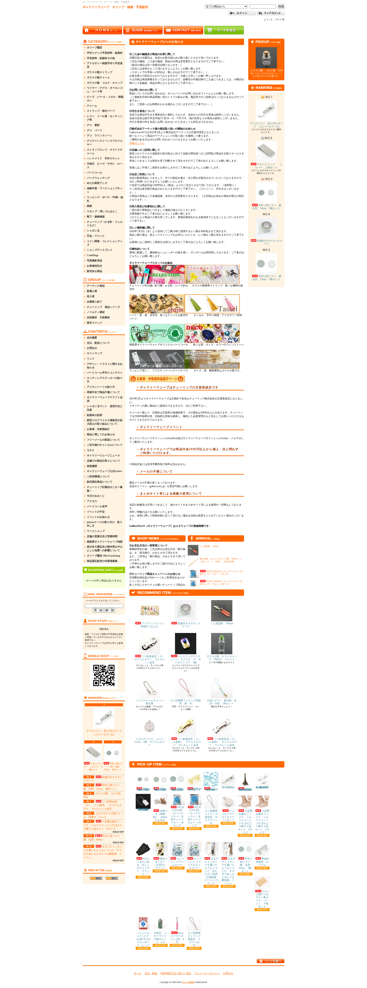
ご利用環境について (98, 476)
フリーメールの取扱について (103, 439)
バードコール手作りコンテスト (105, 372)
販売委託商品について (99, 481)
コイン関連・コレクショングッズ (105, 243)
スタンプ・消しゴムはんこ (102, 211)
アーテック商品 (96, 285)
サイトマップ (94, 353)
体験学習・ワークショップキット (105, 190)
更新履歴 (92, 466)
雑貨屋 (191, 982)
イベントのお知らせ (98, 517)
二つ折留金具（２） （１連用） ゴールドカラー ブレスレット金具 (186, 742)
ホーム (137, 973)
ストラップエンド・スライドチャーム (105, 151)
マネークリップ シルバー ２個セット (93, 766)
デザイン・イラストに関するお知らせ (105, 365)
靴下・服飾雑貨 (96, 216)
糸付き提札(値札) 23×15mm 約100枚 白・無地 (144, 809)
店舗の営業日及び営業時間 (102, 536)
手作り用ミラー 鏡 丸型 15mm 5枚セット (268, 278)
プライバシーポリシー (207, 973)
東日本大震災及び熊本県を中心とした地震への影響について (105, 548)
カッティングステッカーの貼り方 (105, 379)
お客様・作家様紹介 (98, 429)
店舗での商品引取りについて (103, 460)
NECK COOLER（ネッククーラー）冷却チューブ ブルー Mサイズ (178, 816)
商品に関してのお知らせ (101, 434)
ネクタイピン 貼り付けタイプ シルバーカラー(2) (105, 732)
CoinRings (93, 255)
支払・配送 (151, 973)
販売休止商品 (94, 271)
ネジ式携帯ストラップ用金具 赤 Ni (185, 702)
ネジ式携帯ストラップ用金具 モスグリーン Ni (212, 817)
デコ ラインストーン (99, 135)
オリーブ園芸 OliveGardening (103, 555)
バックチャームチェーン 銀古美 (151, 702)
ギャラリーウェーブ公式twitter (104, 471)
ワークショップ (96, 531)
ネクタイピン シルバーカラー (228, 787)
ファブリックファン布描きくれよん (152, 625)
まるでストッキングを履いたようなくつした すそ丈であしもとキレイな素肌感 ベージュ (228, 871)
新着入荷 (92, 291)
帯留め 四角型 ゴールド (196, 789)
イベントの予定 (96, 511)
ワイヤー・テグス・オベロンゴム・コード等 (105, 89)
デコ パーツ (94, 130)
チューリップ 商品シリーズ (103, 307)
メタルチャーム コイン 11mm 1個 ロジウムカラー (150, 742)
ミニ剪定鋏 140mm (209, 546)
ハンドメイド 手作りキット (103, 158)
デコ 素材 (93, 125)
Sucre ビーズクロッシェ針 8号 (178, 938)
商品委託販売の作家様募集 (102, 561)
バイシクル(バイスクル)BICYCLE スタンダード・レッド (144, 939)
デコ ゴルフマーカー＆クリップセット (229, 815)
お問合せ (92, 348)
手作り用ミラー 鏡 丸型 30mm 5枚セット (178, 789)
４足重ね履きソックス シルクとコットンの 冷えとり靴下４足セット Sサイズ (102, 825)
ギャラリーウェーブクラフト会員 (105, 399)
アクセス (92, 501)
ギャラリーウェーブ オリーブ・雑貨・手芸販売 (115, 7)
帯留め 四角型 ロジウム (264, 861)
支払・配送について (98, 342)
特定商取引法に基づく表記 (176, 973)
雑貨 (89, 205)
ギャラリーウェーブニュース (103, 455)
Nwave (184, 982)
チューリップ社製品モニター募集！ (105, 489)
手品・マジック (96, 235)
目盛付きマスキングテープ (189, 625)
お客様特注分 (94, 265)
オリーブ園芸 (94, 47)
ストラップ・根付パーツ (101, 110)
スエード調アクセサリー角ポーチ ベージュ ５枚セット (262, 899)
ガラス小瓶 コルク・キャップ (105, 82)
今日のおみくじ (96, 495)
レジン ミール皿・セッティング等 (105, 118)
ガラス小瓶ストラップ (99, 72)
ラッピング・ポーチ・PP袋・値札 (105, 199)
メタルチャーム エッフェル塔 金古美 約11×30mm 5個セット (246, 789)
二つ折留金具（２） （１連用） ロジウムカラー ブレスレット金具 (102, 805)
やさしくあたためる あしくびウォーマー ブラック (143, 866)
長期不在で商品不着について (103, 392)
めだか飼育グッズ (97, 183)
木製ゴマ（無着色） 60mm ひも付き (161, 815)
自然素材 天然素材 (98, 317)
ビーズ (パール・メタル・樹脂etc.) (105, 98)
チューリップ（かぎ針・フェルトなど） (105, 223)
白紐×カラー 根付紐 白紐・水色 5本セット (222, 702)
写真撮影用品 (94, 260)
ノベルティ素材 (96, 312)
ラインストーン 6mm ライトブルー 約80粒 (212, 789)
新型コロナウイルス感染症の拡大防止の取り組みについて (105, 422)
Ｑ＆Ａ (90, 450)
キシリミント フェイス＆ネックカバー (195, 863)
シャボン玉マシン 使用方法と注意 (105, 408)
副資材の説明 (94, 415)
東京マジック (94, 322)
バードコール (94, 172)
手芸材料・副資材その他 (101, 58)
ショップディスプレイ (99, 249)
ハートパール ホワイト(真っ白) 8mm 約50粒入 (263, 787)
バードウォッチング (98, 177)
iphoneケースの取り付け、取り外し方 (104, 524)
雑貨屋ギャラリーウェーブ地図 (105, 541)
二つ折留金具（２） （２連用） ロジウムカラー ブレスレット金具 (222, 742)
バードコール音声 (97, 506)
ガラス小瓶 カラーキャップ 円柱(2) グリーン (221, 658)
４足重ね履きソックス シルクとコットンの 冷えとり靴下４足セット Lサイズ (262, 821)
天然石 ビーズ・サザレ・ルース (105, 165)
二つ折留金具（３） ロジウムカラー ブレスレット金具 (150, 659)
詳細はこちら (137, 143)
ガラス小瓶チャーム (98, 77)
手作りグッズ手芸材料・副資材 (105, 52)
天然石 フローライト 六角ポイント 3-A (161, 938)
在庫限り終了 (94, 301)
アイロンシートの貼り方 (101, 386)
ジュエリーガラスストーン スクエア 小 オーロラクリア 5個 (185, 659)
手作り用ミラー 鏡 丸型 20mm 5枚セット (246, 864)
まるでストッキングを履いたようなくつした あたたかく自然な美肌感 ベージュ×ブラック (211, 871)
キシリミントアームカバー (177, 861)
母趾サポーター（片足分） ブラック (161, 863)
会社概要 (92, 337)
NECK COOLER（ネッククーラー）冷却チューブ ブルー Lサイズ (195, 816)
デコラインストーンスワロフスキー (105, 142)
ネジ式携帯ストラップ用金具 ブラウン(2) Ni (195, 939)
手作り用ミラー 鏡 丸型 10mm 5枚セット (113, 766)
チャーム (92, 105)
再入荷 (91, 296)
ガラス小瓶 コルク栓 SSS (266, 70)
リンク (91, 358)
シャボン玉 (93, 230)
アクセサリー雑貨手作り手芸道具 (105, 65)
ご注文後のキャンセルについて (105, 444)
